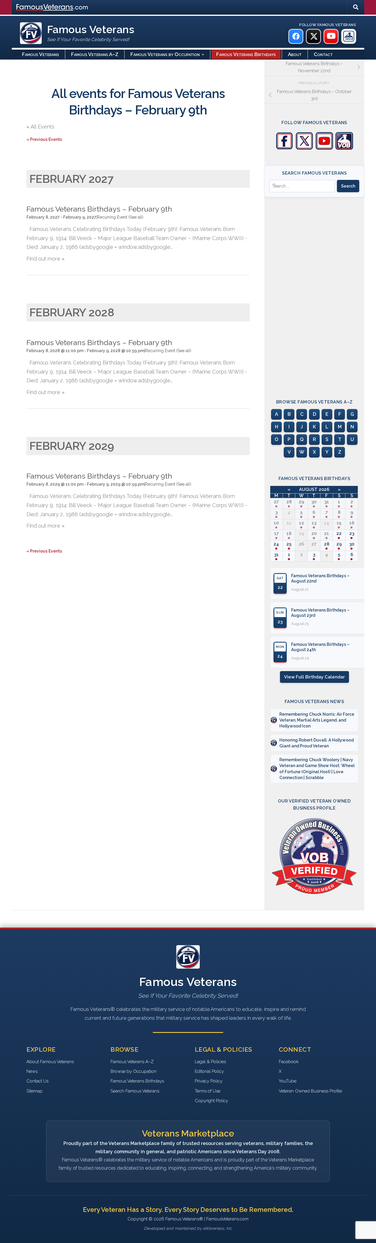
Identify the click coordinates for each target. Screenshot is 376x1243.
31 (326, 501)
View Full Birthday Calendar (314, 677)
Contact (323, 54)
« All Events (40, 127)
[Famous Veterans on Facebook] (295, 36)
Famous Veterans (40, 54)
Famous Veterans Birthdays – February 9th (99, 209)
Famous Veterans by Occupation (165, 54)
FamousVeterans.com (52, 7)
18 (288, 533)
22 (339, 533)
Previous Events (44, 139)
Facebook (289, 1061)
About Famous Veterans (50, 1061)
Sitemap (34, 1091)
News (32, 1071)
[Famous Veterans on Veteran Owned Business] (348, 36)
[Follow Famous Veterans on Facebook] (284, 148)
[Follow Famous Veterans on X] (304, 148)
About (295, 54)
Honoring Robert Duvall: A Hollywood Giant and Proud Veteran (316, 743)
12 (301, 523)
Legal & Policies (210, 1061)
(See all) (135, 217)
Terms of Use (207, 1091)
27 (276, 501)
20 (314, 533)
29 (301, 501)
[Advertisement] (314, 293)
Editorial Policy (209, 1071)
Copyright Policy (211, 1100)
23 (351, 533)
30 (313, 501)
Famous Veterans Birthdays (246, 54)
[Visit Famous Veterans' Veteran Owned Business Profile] (344, 148)
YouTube (287, 1081)
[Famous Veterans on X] (313, 36)
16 (351, 523)
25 (288, 544)
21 (326, 533)
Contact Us (37, 1081)
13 (314, 523)
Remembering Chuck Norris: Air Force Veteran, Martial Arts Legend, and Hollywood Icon (316, 720)
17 (276, 533)
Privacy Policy (208, 1081)
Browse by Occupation (133, 1071)
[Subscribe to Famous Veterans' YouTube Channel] (324, 148)
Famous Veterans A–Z (94, 54)
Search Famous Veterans (134, 1091)
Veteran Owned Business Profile (310, 1091)
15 (339, 523)
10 (276, 523)
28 (289, 501)
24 (276, 544)
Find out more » (45, 259)
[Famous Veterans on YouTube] (331, 36)
